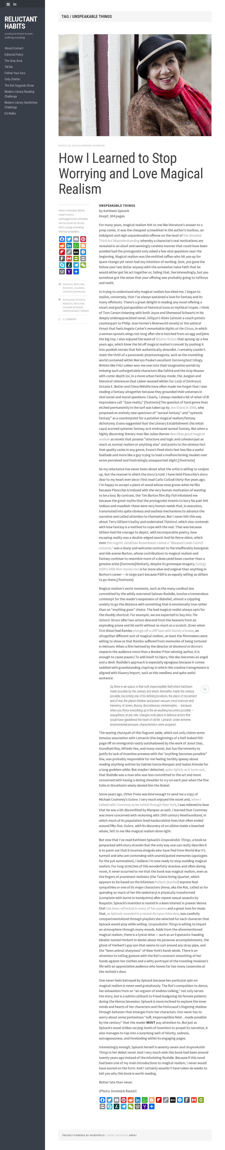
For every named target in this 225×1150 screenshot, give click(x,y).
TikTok (9, 67)
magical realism (73, 303)
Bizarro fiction (166, 339)
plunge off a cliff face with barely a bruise (163, 630)
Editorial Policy (14, 54)
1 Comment (70, 319)
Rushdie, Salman (73, 287)
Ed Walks (10, 113)
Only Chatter (12, 79)
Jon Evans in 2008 (183, 407)
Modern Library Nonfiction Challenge (21, 105)
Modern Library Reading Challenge (19, 94)
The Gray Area (13, 61)
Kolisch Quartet (166, 882)
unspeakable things (76, 310)
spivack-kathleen (74, 291)
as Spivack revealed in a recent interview (143, 913)
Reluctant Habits (21, 22)
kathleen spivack (74, 299)
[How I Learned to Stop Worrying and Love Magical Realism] (135, 86)
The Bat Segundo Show (19, 85)
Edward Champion (93, 145)
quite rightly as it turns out (184, 769)
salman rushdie (73, 307)
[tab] (8, 4)
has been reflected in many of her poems (136, 908)
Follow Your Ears (15, 73)
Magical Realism (73, 284)
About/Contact (14, 48)
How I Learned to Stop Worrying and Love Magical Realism (131, 173)
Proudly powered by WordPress (83, 1135)
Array (133, 1135)
